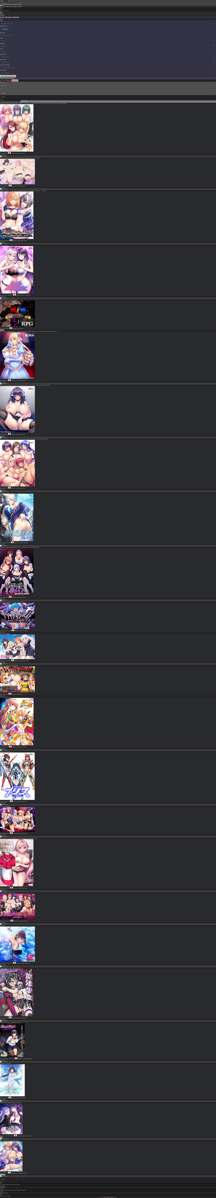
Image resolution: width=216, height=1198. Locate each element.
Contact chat (5, 1193)
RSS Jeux (2, 1195)
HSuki (7, 1184)
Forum (10, 1184)
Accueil (1, 1184)
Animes (4, 1187)
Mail (1, 1193)
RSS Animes (8, 1195)
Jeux (1, 9)
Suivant (1, 99)
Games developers (4, 1190)
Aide (5, 1184)
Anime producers (12, 1190)
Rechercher (4, 76)
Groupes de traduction (21, 1190)
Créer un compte (16, 1184)
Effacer (15, 80)
